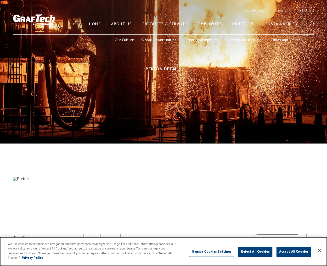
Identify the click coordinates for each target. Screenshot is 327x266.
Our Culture (124, 40)
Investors (243, 24)
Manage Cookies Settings (211, 251)
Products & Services (165, 24)
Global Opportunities (158, 40)
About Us (121, 24)
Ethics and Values (286, 40)
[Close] (319, 250)
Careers (280, 10)
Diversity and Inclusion (244, 40)
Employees (210, 24)
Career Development (201, 40)
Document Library (254, 10)
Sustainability (281, 24)
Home (95, 24)
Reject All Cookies (255, 251)
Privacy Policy (32, 257)
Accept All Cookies (294, 251)
